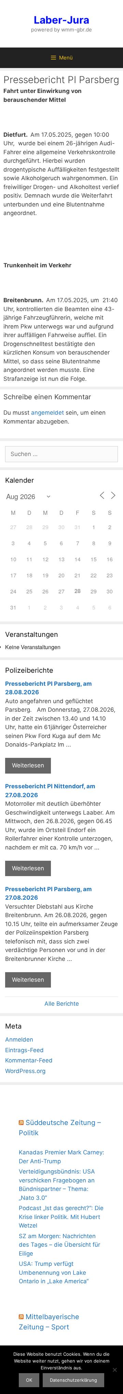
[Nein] (114, 1369)
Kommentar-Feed (29, 1060)
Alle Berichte (61, 1003)
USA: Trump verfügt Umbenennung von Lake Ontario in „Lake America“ (53, 1272)
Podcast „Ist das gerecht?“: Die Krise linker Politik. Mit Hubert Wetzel (61, 1217)
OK (29, 1380)
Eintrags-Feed (24, 1050)
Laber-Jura (61, 20)
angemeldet (47, 412)
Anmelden (19, 1039)
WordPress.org (25, 1071)
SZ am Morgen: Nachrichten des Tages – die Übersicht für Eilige (59, 1245)
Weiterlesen (28, 765)
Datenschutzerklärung (73, 1380)
